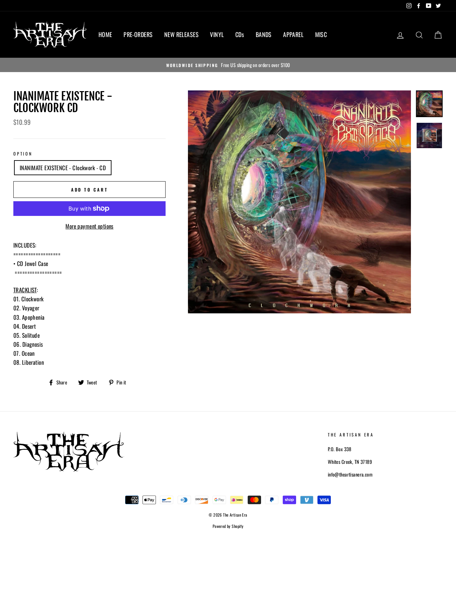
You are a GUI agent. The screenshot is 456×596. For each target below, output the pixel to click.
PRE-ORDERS (138, 34)
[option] (228, 65)
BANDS (264, 34)
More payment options (89, 226)
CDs (239, 34)
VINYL (217, 34)
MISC (321, 34)
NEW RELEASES (181, 34)
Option (23, 154)
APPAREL (293, 34)
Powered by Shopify (228, 526)
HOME (105, 34)
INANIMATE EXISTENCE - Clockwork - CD (63, 168)
